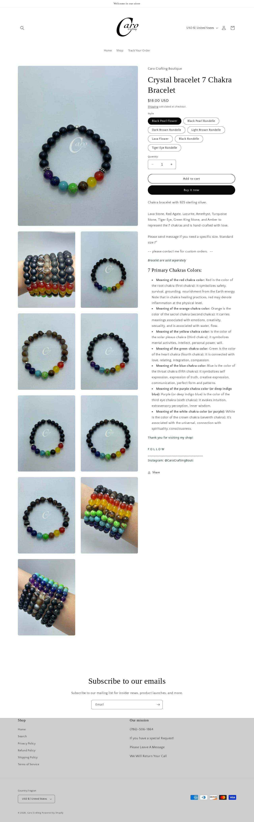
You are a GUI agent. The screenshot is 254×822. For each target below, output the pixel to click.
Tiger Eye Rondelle (164, 147)
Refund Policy (27, 750)
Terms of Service (28, 764)
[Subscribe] (158, 704)
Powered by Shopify (53, 813)
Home (22, 729)
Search (22, 736)
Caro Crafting (34, 813)
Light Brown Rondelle (206, 129)
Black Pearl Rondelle (201, 120)
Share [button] (156, 472)
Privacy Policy (27, 743)
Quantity (153, 156)
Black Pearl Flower (164, 120)
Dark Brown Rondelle (166, 129)
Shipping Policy (28, 757)
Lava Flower (160, 138)
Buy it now (191, 190)
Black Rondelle (189, 138)
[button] (22, 28)
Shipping (153, 106)
